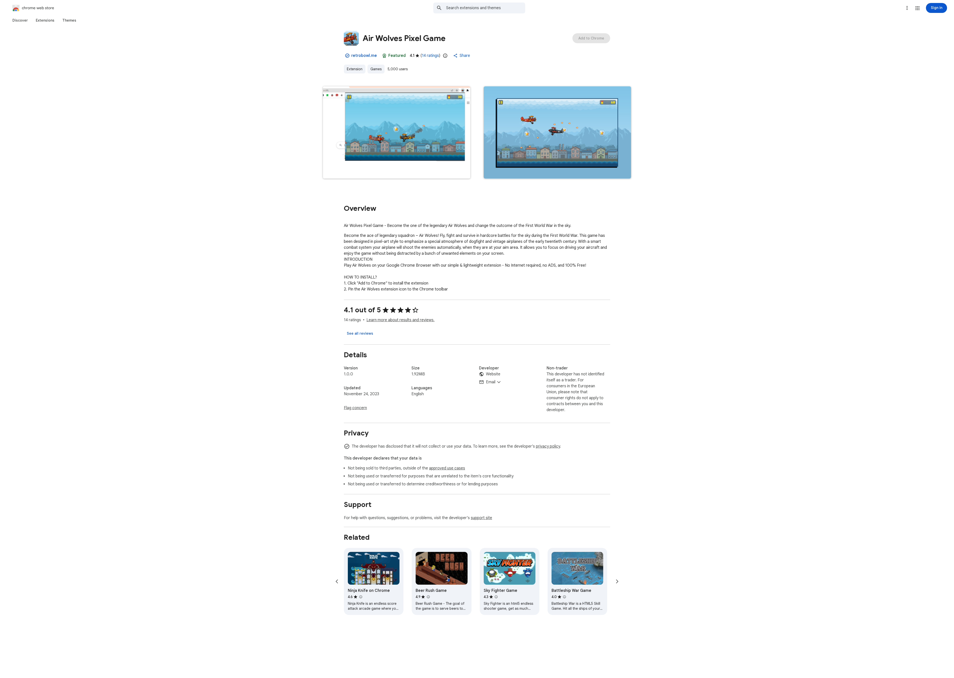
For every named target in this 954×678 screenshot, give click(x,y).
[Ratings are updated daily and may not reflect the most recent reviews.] (445, 56)
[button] (917, 8)
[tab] (20, 20)
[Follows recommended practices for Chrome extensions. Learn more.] (384, 56)
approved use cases (447, 468)
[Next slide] (617, 581)
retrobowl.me (364, 55)
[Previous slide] (337, 581)
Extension (354, 69)
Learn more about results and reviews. (400, 320)
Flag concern (355, 407)
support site (481, 517)
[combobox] (485, 8)
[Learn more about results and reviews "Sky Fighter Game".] (496, 597)
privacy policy (548, 446)
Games (376, 69)
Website (493, 374)
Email (490, 382)
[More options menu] (907, 8)
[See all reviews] (360, 333)
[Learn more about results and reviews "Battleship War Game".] (564, 597)
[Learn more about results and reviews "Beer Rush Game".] (428, 597)
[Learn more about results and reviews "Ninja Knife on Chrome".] (360, 597)
